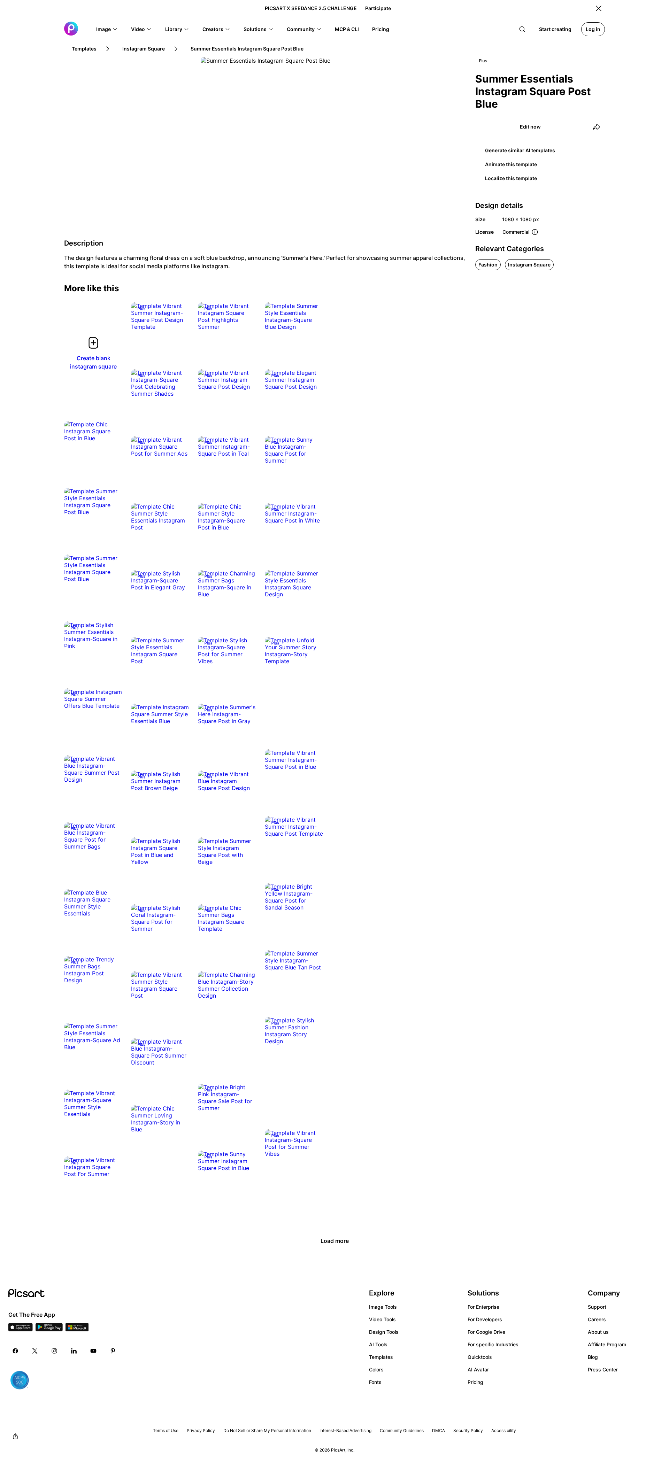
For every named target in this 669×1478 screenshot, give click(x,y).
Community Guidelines (402, 1430)
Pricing (475, 1382)
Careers (597, 1319)
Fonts (375, 1382)
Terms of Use (165, 1430)
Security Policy (468, 1430)
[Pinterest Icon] (113, 1351)
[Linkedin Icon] (74, 1351)
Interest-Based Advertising (345, 1430)
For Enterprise (483, 1307)
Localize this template (511, 178)
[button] (107, 29)
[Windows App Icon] (77, 1329)
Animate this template (511, 164)
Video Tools (382, 1319)
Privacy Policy (201, 1430)
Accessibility (503, 1430)
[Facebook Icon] (15, 1351)
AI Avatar (478, 1369)
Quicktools (480, 1357)
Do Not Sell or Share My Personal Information (267, 1430)
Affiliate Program (607, 1344)
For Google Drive (486, 1332)
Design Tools (384, 1332)
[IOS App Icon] (20, 1329)
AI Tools (378, 1344)
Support (597, 1307)
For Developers (485, 1319)
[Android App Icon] (49, 1329)
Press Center (603, 1369)
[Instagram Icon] (54, 1351)
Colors (376, 1369)
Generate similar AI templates (520, 150)
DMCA (438, 1430)
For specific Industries (493, 1344)
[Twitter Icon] (35, 1351)
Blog (593, 1357)
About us (598, 1332)
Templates (381, 1357)
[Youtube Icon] (93, 1351)
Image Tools (383, 1307)
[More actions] (179, 319)
